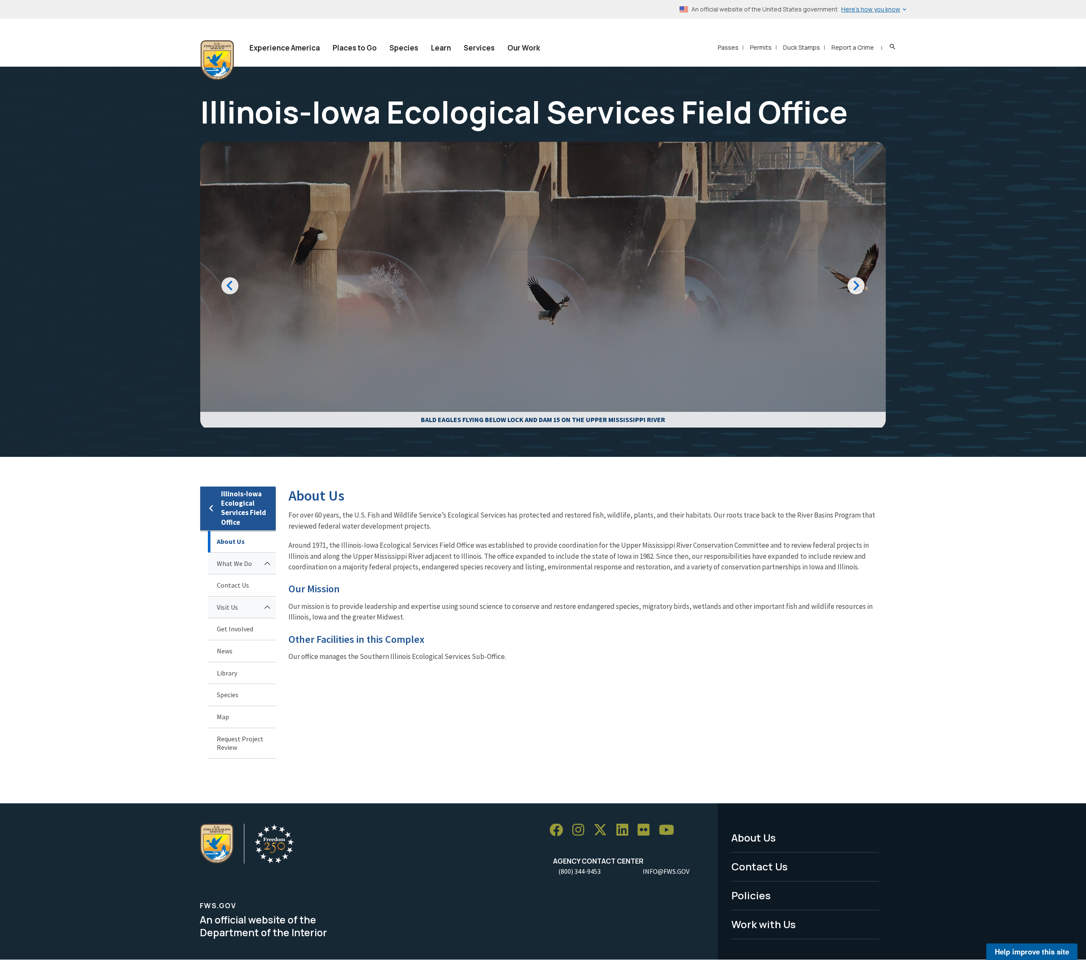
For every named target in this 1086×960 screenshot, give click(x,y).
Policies (751, 895)
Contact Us (233, 585)
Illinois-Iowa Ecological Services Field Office (243, 508)
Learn (441, 48)
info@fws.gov (666, 871)
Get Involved (235, 629)
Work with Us (763, 924)
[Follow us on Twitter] (603, 830)
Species (403, 48)
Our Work (523, 48)
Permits (761, 47)
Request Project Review (240, 743)
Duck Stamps (801, 47)
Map (223, 716)
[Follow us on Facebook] (559, 830)
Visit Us (227, 607)
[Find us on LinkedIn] (625, 830)
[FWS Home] (217, 60)
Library (227, 673)
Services (479, 48)
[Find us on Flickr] (646, 830)
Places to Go (355, 48)
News (224, 651)
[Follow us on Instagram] (581, 830)
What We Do (234, 563)
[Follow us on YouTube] (669, 830)
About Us (231, 541)
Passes (728, 47)
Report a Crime (852, 47)
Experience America (284, 48)
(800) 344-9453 (579, 871)
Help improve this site (1032, 951)
